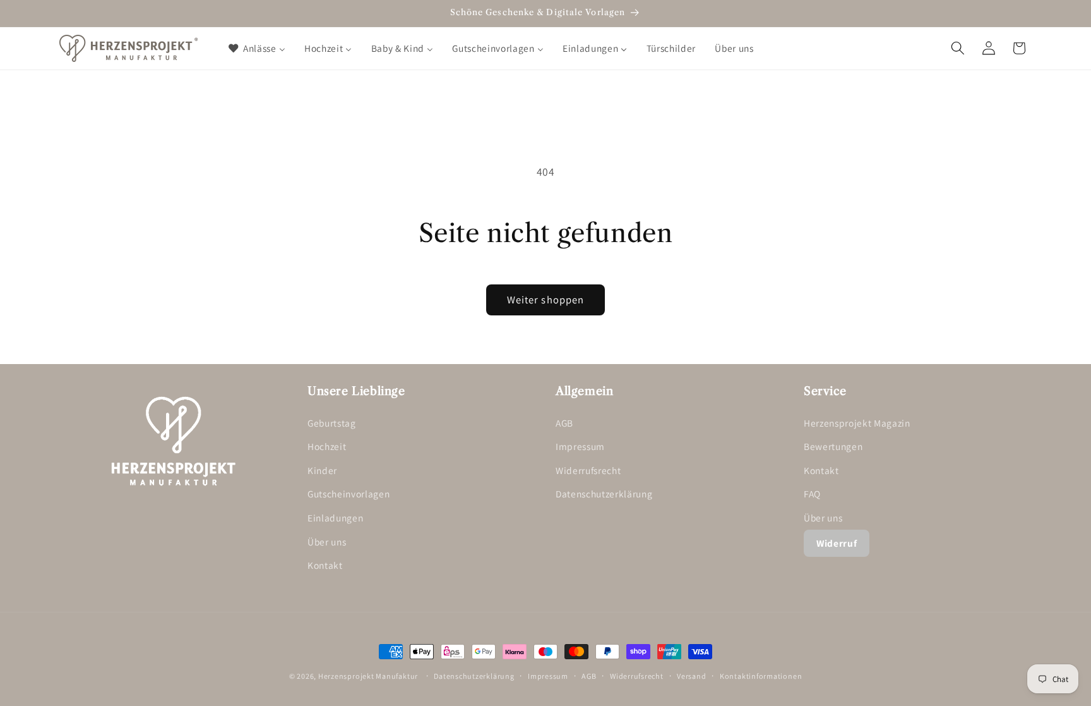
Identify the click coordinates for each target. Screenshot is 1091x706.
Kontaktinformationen (761, 676)
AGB (564, 423)
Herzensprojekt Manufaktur (368, 676)
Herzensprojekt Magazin (857, 423)
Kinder (322, 470)
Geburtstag (331, 423)
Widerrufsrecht (588, 470)
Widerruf (836, 543)
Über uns (326, 541)
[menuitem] (256, 48)
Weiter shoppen (545, 300)
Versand (691, 676)
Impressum (580, 446)
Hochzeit (326, 446)
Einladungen (335, 517)
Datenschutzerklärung (604, 493)
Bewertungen (833, 446)
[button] (958, 48)
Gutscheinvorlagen (348, 493)
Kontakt (325, 565)
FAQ (812, 493)
